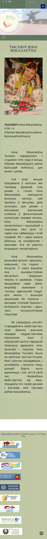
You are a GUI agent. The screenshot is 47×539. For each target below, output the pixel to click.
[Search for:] (36, 2)
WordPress (16, 434)
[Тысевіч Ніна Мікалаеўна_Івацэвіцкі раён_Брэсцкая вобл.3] (23, 86)
